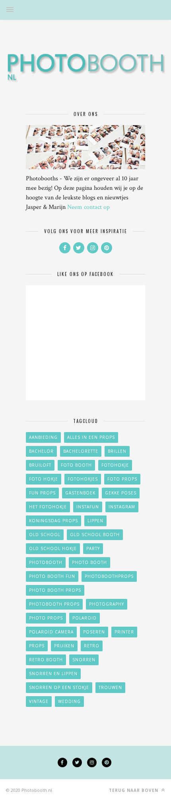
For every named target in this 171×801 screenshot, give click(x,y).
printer (124, 632)
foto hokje (43, 479)
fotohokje (115, 465)
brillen (117, 451)
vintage (39, 701)
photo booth (89, 562)
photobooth (45, 562)
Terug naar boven (134, 790)
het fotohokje (48, 507)
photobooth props (54, 604)
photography (106, 604)
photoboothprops (109, 576)
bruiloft (40, 465)
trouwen (110, 687)
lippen (95, 520)
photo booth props (55, 590)
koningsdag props (53, 520)
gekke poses (120, 493)
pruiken (64, 646)
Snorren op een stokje (59, 687)
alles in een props (91, 437)
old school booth (95, 534)
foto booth (76, 465)
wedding (69, 701)
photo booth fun (52, 576)
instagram (122, 507)
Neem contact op (88, 207)
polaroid (84, 618)
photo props (46, 618)
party (93, 548)
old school (44, 534)
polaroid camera (51, 632)
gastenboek (80, 493)
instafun (87, 507)
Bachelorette (80, 451)
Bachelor (41, 451)
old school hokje (53, 548)
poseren (94, 632)
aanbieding (43, 437)
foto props (122, 479)
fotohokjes (83, 479)
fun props (42, 493)
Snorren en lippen (53, 673)
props (37, 646)
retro (91, 646)
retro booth (46, 659)
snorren (83, 659)
